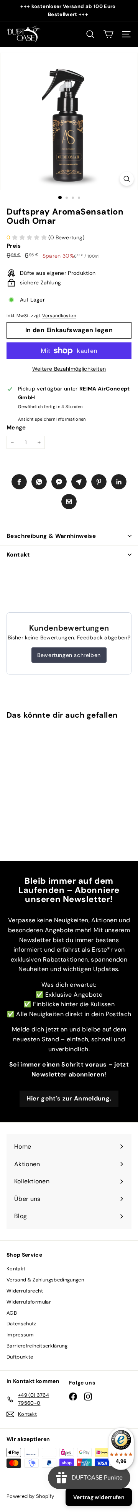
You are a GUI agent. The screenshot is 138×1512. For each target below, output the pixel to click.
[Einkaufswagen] (108, 34)
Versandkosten (59, 316)
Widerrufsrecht (25, 1291)
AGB (12, 1313)
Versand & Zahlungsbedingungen (45, 1279)
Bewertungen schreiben (69, 655)
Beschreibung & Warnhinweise (51, 536)
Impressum (20, 1334)
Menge (16, 427)
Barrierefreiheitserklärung (37, 1346)
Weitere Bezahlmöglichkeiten (69, 368)
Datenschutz (21, 1323)
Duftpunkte (20, 1357)
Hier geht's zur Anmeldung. (68, 1098)
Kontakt (18, 554)
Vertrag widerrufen (98, 1497)
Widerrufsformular (29, 1302)
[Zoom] (127, 179)
